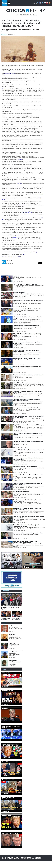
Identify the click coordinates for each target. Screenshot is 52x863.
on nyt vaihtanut (39, 194)
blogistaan (20, 159)
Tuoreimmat (24, 15)
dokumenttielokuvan (27, 212)
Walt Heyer (19, 183)
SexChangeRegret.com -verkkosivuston (14, 187)
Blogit (35, 15)
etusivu (17, 15)
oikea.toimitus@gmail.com (27, 858)
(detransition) (34, 252)
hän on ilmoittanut (21, 204)
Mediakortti (38, 858)
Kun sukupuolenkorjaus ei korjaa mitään (11, 256)
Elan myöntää (5, 88)
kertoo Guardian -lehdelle (9, 73)
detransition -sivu (16, 237)
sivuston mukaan (25, 231)
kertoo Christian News (7, 67)
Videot (30, 15)
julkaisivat (31, 211)
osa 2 (24, 254)
